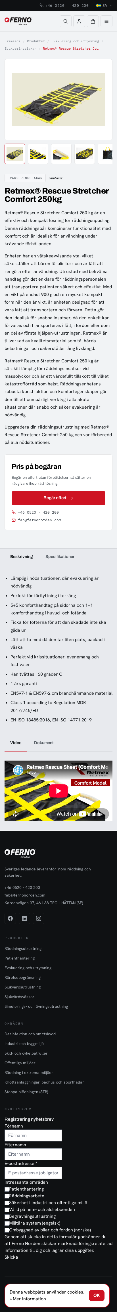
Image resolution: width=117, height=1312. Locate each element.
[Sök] (66, 21)
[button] (93, 21)
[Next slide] (102, 100)
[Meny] (106, 21)
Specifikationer (59, 556)
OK (96, 1295)
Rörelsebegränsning (23, 977)
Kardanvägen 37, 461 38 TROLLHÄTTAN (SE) (44, 902)
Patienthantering (20, 958)
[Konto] (79, 21)
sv (105, 5)
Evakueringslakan (20, 48)
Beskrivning (21, 556)
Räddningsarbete (26, 1196)
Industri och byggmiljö (24, 1043)
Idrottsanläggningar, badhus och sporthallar (44, 1082)
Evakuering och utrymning (75, 41)
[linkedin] (24, 918)
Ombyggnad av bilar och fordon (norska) (50, 1230)
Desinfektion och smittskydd (30, 1033)
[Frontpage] (18, 21)
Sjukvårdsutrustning (23, 987)
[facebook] (10, 918)
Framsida (12, 41)
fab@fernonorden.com (39, 520)
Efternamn (15, 1145)
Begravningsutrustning (32, 1216)
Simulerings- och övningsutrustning (36, 1006)
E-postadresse (21, 1163)
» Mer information (28, 1299)
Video (16, 742)
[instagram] (38, 918)
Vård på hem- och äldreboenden (42, 1209)
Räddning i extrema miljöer (29, 1072)
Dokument (44, 742)
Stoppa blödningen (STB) (26, 1091)
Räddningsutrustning (23, 948)
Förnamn (14, 1126)
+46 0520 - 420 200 (67, 5)
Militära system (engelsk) (34, 1223)
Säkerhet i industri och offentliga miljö (48, 1203)
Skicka (11, 1257)
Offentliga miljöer (20, 1062)
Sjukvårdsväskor (19, 996)
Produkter (36, 41)
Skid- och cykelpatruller (26, 1053)
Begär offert (55, 498)
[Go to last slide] (15, 100)
